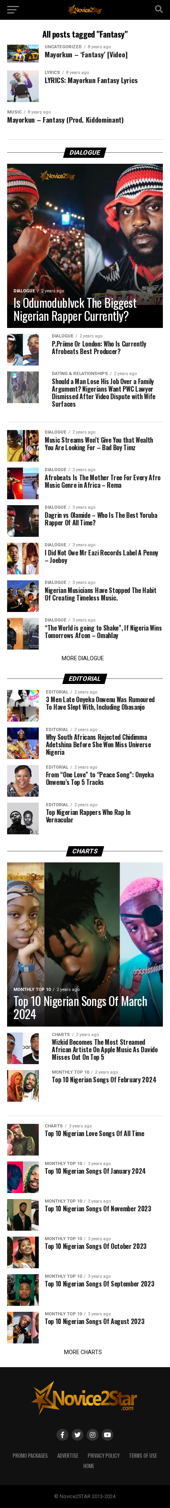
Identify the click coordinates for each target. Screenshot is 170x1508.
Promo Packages (30, 1455)
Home (88, 1466)
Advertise (67, 1455)
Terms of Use (143, 1455)
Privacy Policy (103, 1455)
